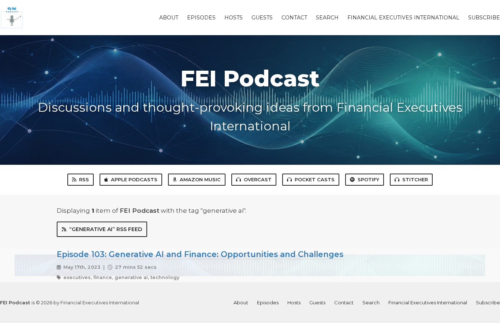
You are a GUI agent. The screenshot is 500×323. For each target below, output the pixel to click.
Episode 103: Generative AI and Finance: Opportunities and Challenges (200, 254)
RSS (84, 179)
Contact (294, 17)
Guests (262, 17)
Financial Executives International (403, 17)
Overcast (258, 179)
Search (327, 17)
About (168, 17)
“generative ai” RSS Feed (105, 229)
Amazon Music (200, 179)
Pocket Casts (315, 179)
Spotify (368, 179)
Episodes (201, 17)
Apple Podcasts (134, 179)
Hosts (233, 17)
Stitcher (415, 179)
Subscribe (484, 17)
